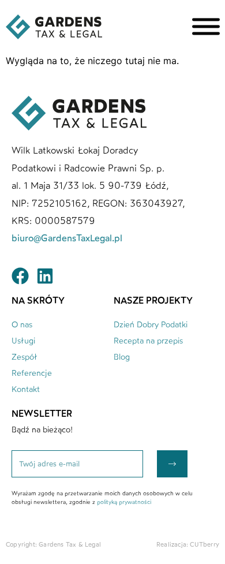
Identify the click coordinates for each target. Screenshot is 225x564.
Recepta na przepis (148, 341)
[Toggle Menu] (206, 26)
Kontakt (26, 389)
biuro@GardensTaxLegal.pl (68, 238)
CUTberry (204, 544)
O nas (22, 325)
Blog (122, 357)
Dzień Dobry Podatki (150, 325)
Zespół (25, 357)
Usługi (23, 341)
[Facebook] (20, 276)
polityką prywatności (124, 502)
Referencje (32, 373)
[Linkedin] (45, 276)
